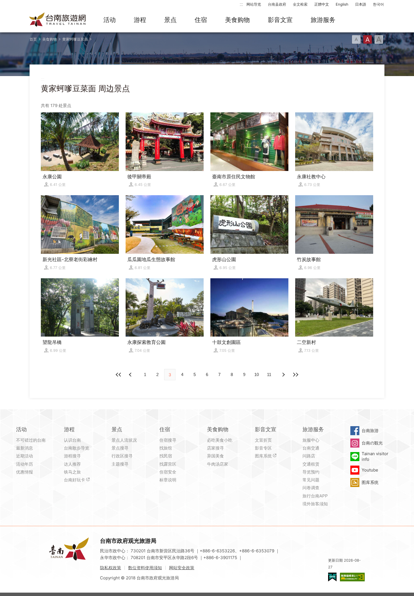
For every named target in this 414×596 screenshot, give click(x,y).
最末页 (295, 374)
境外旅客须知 (315, 503)
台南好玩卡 (74, 479)
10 (256, 374)
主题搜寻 (120, 464)
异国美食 (215, 456)
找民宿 (165, 456)
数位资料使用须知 (145, 567)
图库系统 (263, 456)
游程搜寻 (72, 456)
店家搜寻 (215, 448)
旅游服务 (323, 19)
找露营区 (167, 464)
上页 (283, 374)
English (342, 4)
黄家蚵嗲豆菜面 (75, 39)
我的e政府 (332, 577)
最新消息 (24, 448)
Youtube (370, 470)
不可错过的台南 (31, 440)
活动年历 (24, 464)
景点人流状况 (124, 440)
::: (241, 4)
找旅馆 (165, 448)
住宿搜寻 (167, 440)
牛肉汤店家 (217, 464)
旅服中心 (310, 440)
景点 (170, 19)
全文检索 (300, 4)
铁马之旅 (72, 472)
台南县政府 (277, 4)
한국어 (378, 4)
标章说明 (167, 479)
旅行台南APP (315, 496)
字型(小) (356, 39)
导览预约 (310, 472)
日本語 (360, 4)
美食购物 (237, 19)
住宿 (201, 19)
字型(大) (379, 39)
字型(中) (367, 39)
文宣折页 (263, 440)
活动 (109, 19)
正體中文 (321, 4)
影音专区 (263, 448)
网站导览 (253, 4)
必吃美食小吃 (219, 440)
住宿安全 (167, 472)
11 (269, 374)
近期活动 (24, 456)
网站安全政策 (181, 567)
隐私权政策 (110, 567)
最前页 (118, 374)
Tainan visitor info (375, 456)
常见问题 (310, 479)
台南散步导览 (76, 448)
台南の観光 (372, 443)
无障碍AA (352, 577)
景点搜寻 (120, 448)
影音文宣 (280, 19)
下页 (131, 374)
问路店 (308, 456)
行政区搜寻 (122, 456)
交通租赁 (310, 464)
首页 (33, 39)
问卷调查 (310, 487)
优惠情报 (24, 472)
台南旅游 (370, 430)
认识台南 (72, 440)
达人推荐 (72, 464)
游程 (140, 19)
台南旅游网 (58, 20)
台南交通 (310, 448)
